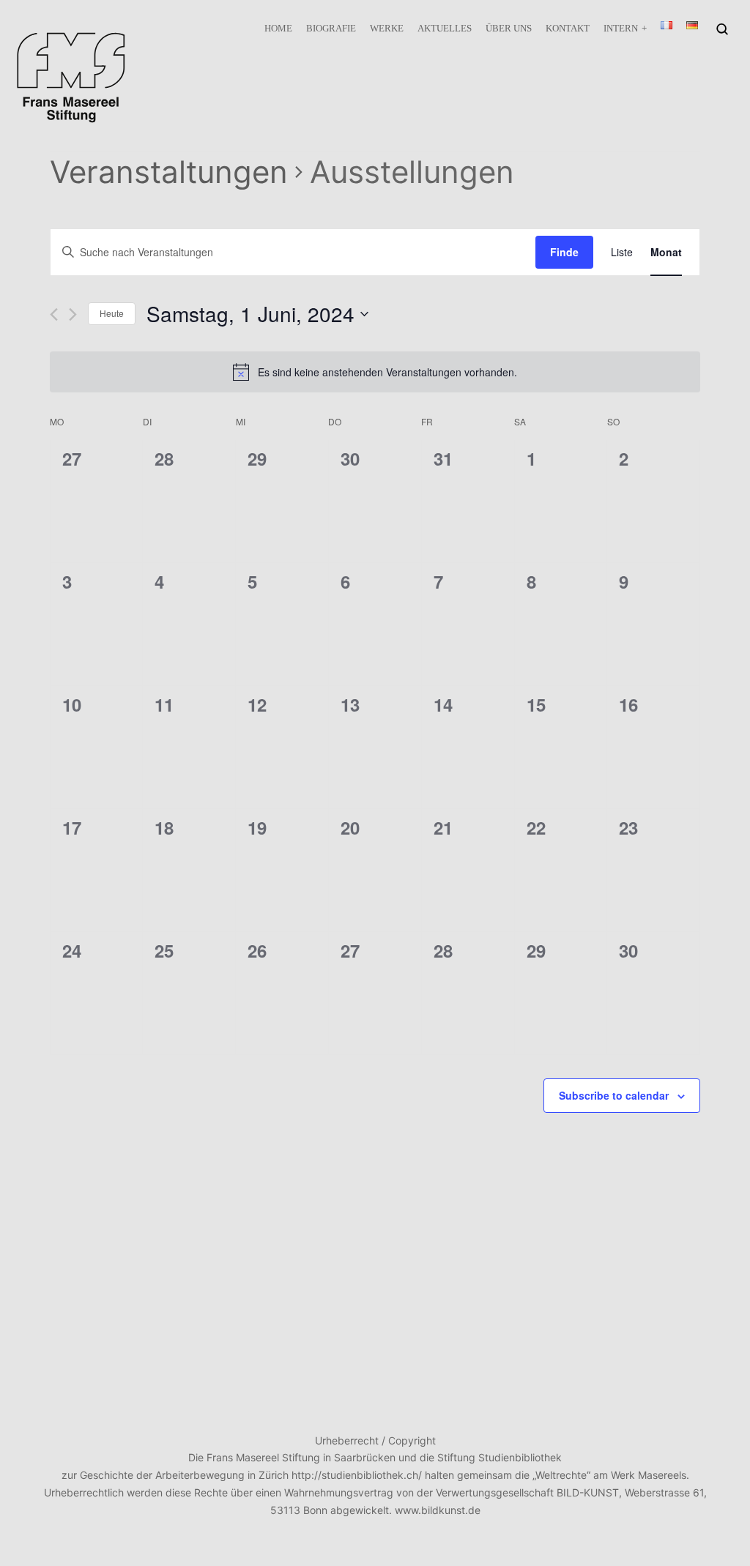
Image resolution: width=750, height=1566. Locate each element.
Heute (112, 313)
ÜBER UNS (509, 28)
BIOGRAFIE (331, 28)
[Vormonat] (54, 314)
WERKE (387, 28)
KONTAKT (568, 28)
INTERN (621, 28)
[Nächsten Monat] (73, 314)
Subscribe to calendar (614, 1095)
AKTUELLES (444, 28)
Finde (564, 252)
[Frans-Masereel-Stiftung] (71, 77)
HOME (278, 28)
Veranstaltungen (169, 171)
